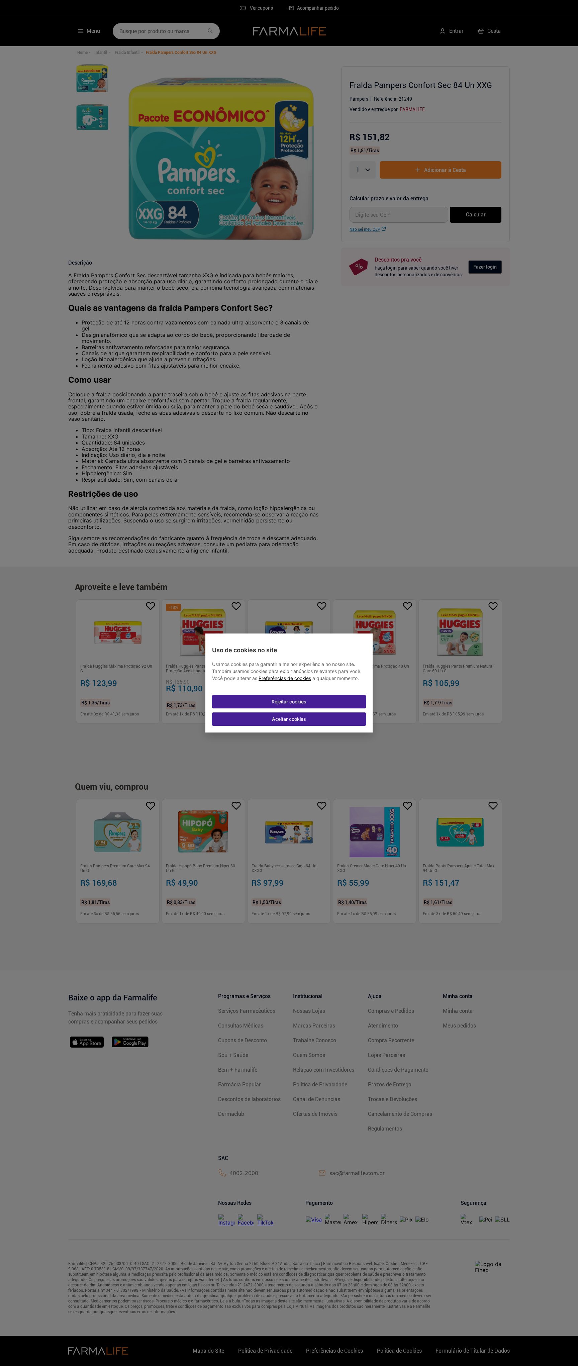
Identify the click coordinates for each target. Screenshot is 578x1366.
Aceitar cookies (289, 719)
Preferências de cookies (285, 678)
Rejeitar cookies (289, 701)
